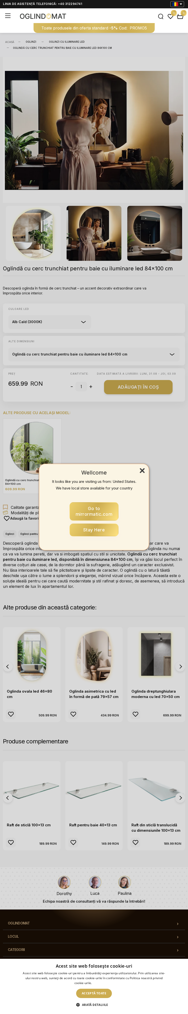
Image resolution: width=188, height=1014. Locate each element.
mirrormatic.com (94, 511)
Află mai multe (103, 983)
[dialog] (94, 986)
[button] (94, 1005)
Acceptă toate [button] (94, 993)
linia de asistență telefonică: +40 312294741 (42, 4)
